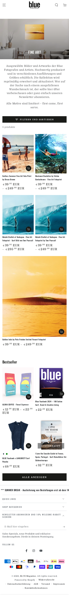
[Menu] (4, 5)
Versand (45, 584)
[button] (56, 5)
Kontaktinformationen (36, 588)
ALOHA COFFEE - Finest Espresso (15, 404)
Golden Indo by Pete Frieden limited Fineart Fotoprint (24, 339)
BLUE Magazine (28, 576)
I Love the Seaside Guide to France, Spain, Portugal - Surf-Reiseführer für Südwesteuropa (50, 457)
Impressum (59, 584)
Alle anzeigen (34, 477)
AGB (36, 584)
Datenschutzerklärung (18, 584)
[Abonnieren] (65, 526)
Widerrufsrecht (46, 580)
